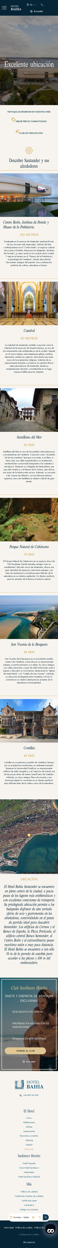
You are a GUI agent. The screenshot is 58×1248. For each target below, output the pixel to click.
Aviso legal (9, 1227)
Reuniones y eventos (29, 1135)
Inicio (29, 1117)
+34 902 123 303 (30, 1095)
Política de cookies (24, 1227)
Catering (29, 1140)
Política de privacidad (44, 1227)
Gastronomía (29, 1131)
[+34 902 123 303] (21, 1095)
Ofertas (29, 1126)
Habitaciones (29, 1122)
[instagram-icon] (29, 1103)
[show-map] (29, 836)
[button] (46, 1217)
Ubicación (29, 1149)
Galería (29, 1144)
